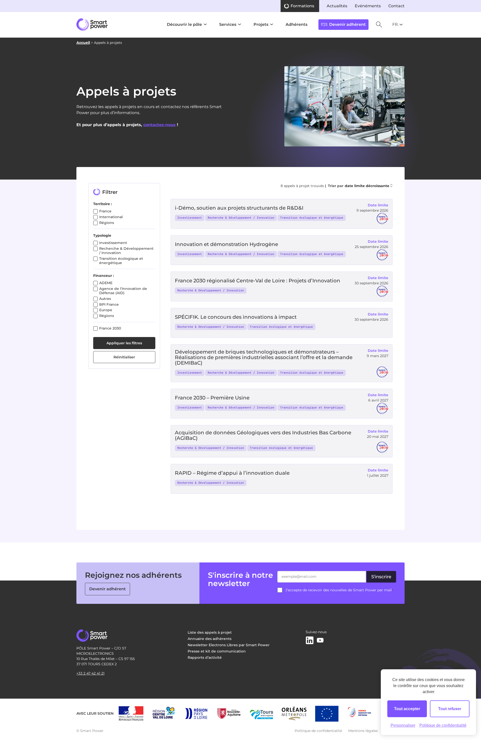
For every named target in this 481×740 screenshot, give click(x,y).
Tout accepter (407, 709)
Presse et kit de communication (217, 651)
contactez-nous (159, 124)
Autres (105, 298)
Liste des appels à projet (210, 632)
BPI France (109, 304)
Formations (302, 6)
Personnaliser (403, 725)
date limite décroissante (367, 186)
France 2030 (110, 328)
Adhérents (296, 24)
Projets (261, 24)
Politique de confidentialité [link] (442, 725)
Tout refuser (449, 709)
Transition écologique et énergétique (121, 260)
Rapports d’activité (205, 657)
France (105, 211)
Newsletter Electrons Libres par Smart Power (229, 645)
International (111, 217)
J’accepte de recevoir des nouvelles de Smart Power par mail (339, 590)
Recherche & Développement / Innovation (126, 250)
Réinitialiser (124, 357)
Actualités (337, 6)
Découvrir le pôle (184, 24)
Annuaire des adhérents (209, 638)
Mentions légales (363, 730)
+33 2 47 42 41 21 (90, 673)
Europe (105, 310)
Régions (106, 222)
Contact (396, 6)
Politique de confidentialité (318, 730)
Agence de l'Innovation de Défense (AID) (123, 290)
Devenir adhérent (107, 589)
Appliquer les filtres (124, 343)
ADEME (105, 283)
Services (227, 24)
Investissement (113, 242)
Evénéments (368, 6)
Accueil (83, 42)
